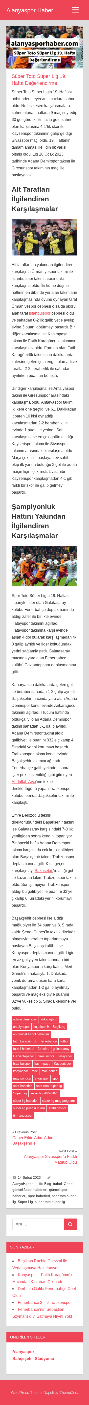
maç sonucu (22, 1078)
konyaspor (20, 1071)
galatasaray (61, 1049)
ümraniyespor (22, 1115)
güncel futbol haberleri (29, 1190)
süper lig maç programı (58, 1101)
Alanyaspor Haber (29, 10)
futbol (64, 1041)
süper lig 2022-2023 (44, 1093)
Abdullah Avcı (24, 782)
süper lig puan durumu (29, 1108)
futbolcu (43, 1049)
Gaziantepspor (23, 1056)
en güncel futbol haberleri (31, 1034)
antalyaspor (21, 1027)
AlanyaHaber (22, 1184)
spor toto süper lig (49, 1086)
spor (55, 1078)
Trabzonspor (57, 1108)
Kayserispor (62, 1063)
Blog (47, 1184)
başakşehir (41, 1027)
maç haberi (49, 1071)
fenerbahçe (49, 1041)
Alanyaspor (23, 1352)
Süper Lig (20, 1093)
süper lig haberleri (25, 1101)
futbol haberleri (23, 1049)
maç (35, 1071)
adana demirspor (25, 1019)
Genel (68, 1184)
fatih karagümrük (25, 1041)
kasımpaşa (42, 1063)
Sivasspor (41, 1078)
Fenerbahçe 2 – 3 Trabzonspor (45, 1302)
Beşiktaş (59, 1027)
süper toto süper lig (50, 1202)
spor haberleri (22, 1086)
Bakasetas (44, 871)
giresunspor (46, 1056)
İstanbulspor (39, 313)
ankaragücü (49, 1019)
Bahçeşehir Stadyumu (33, 1359)
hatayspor (65, 1056)
